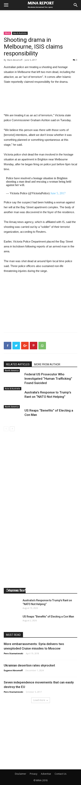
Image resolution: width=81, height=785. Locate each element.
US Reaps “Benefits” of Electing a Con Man (48, 616)
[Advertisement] (40, 16)
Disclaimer (20, 773)
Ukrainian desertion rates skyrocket (29, 665)
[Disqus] (40, 484)
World (7, 33)
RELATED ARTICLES (18, 364)
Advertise (46, 773)
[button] (75, 5)
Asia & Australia (20, 33)
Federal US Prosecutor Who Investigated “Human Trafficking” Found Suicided (48, 378)
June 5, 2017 (58, 193)
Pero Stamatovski (13, 653)
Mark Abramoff (14, 595)
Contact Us (60, 773)
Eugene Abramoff (13, 670)
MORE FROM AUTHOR (47, 364)
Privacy (33, 773)
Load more (39, 700)
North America (12, 370)
